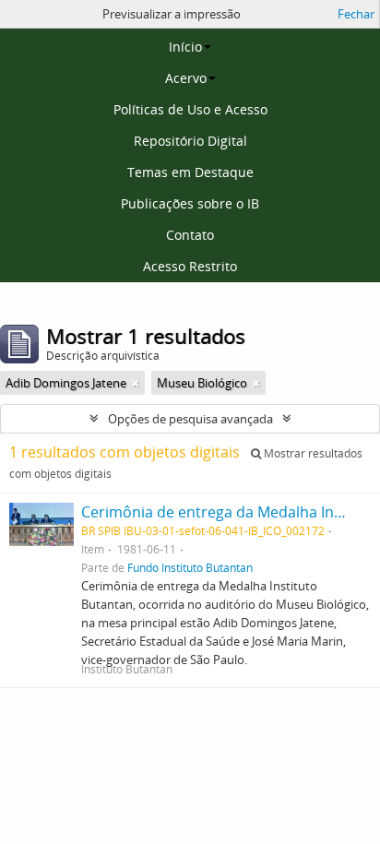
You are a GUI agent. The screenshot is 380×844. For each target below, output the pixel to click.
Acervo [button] (186, 78)
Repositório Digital (190, 140)
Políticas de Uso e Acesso (190, 109)
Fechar (356, 14)
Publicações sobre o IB (190, 203)
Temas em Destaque (190, 172)
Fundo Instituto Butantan (190, 567)
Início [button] (185, 46)
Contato (190, 235)
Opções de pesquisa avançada (190, 418)
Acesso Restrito (190, 266)
